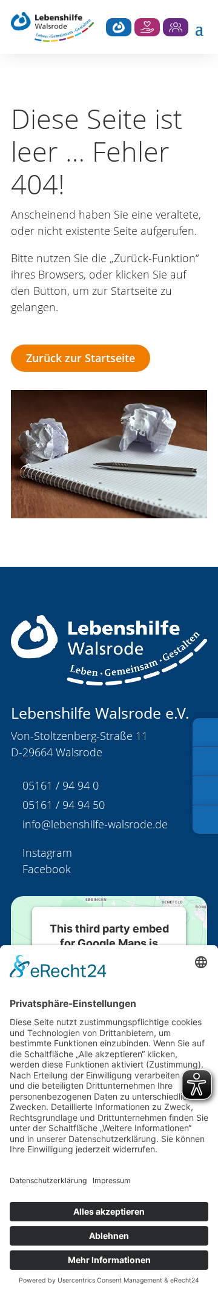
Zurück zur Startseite (80, 358)
